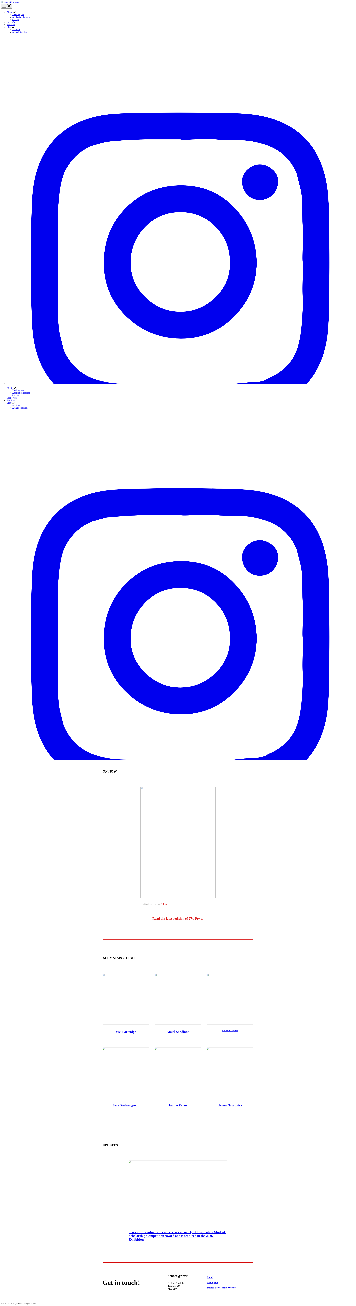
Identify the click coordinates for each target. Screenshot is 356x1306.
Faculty (15, 19)
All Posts (16, 29)
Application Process (21, 17)
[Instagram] (181, 383)
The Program (18, 14)
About (9, 12)
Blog (9, 27)
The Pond (11, 24)
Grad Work (12, 22)
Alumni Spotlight (19, 32)
